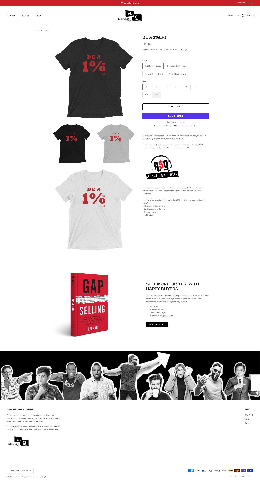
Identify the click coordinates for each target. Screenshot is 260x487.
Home (37, 31)
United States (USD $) (244, 3)
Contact (38, 15)
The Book (10, 15)
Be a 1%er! (45, 31)
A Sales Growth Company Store (22, 477)
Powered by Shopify (40, 477)
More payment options (175, 122)
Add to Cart (175, 107)
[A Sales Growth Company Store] (130, 15)
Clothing (25, 15)
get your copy (157, 324)
